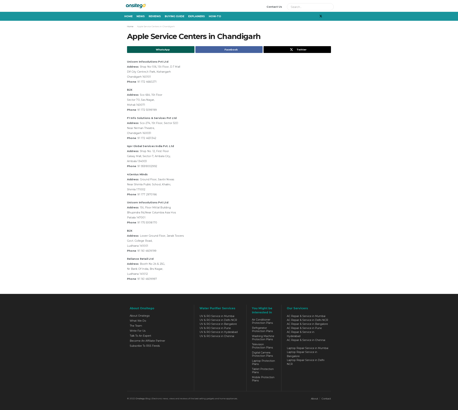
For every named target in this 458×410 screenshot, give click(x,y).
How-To (215, 16)
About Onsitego (140, 315)
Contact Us (274, 6)
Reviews (155, 16)
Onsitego (140, 398)
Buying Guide (174, 16)
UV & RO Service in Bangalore (218, 324)
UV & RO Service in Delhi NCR (218, 320)
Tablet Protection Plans (263, 370)
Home (128, 16)
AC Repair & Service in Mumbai (306, 316)
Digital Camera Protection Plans (262, 354)
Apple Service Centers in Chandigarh (156, 26)
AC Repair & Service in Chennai (306, 340)
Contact (326, 398)
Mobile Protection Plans (263, 379)
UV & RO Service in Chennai (216, 336)
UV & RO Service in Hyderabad (218, 332)
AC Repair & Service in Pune (304, 328)
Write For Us (137, 330)
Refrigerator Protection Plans (262, 329)
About (314, 398)
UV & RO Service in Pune (215, 328)
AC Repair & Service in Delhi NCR (307, 320)
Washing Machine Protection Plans (263, 338)
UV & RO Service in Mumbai (216, 316)
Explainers (196, 16)
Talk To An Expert (140, 335)
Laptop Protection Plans (263, 362)
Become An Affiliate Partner (147, 340)
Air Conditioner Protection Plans (262, 321)
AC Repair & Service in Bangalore (307, 324)
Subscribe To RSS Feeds (145, 345)
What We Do (138, 320)
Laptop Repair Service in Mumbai (307, 348)
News (141, 16)
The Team (136, 325)
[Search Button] (330, 6)
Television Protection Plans (262, 346)
